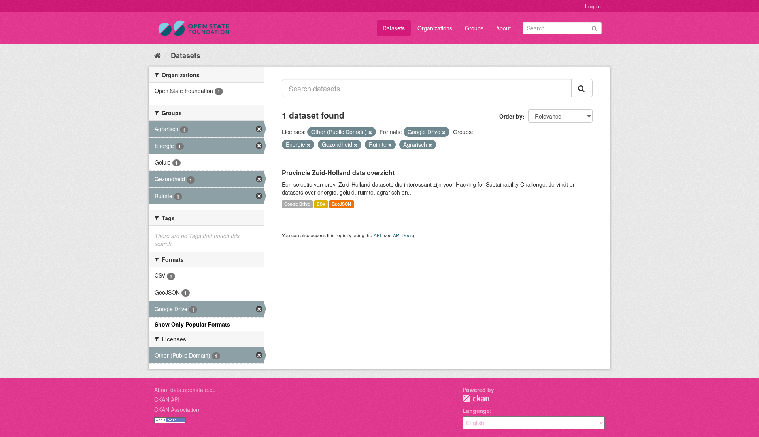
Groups (474, 28)
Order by (511, 116)
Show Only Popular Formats (192, 324)
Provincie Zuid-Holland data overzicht (338, 172)
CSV (321, 204)
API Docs (403, 235)
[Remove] (370, 132)
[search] (582, 88)
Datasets (394, 28)
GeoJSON (341, 204)
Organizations (434, 28)
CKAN (476, 398)
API (377, 235)
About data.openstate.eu (185, 389)
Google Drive (297, 204)
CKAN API (166, 399)
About (503, 28)
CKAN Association (176, 409)
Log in (593, 6)
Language (476, 410)
